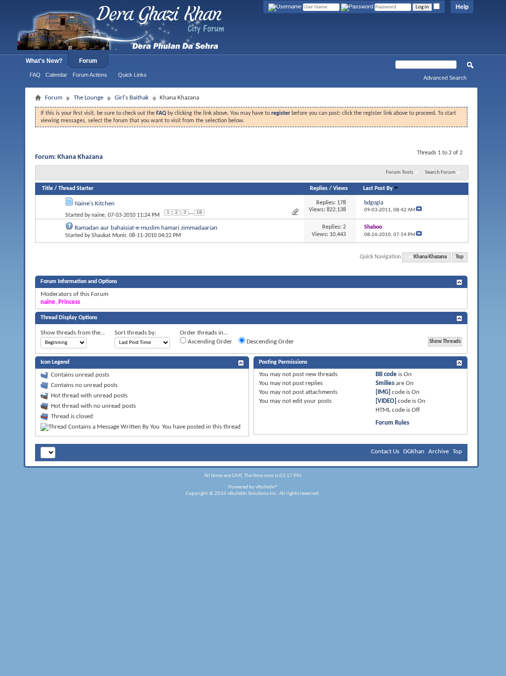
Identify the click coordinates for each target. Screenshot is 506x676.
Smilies (385, 383)
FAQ (35, 75)
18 (199, 212)
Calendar (56, 75)
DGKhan (413, 451)
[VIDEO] (386, 401)
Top (460, 257)
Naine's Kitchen (95, 203)
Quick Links (132, 75)
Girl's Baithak (132, 98)
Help (462, 6)
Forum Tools (399, 172)
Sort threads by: (135, 333)
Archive (438, 451)
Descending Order (269, 341)
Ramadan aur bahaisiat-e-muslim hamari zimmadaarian (146, 228)
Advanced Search (444, 78)
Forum (88, 60)
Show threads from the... (73, 333)
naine (98, 215)
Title (47, 189)
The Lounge (88, 98)
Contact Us (385, 451)
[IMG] (383, 392)
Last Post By (378, 189)
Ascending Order (209, 341)
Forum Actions (90, 75)
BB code (386, 374)
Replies (319, 189)
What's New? (44, 60)
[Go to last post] (419, 210)
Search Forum (440, 172)
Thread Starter (75, 189)
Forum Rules (392, 423)
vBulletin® (266, 487)
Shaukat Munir (108, 236)
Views (340, 189)
